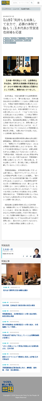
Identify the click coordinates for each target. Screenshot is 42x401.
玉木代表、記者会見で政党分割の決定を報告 (18, 305)
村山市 (13, 38)
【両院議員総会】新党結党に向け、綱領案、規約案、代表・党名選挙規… (19, 368)
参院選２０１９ (10, 43)
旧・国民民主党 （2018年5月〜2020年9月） (6, 2)
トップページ (6, 9)
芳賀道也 (18, 41)
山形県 (30, 38)
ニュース (16, 9)
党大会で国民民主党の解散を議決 (15, 290)
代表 (6, 38)
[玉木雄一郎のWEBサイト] (30, 256)
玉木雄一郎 (9, 41)
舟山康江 (27, 41)
